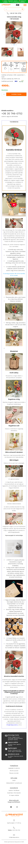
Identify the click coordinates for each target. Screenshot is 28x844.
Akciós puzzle (14, 770)
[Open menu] (25, 5)
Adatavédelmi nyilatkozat (14, 783)
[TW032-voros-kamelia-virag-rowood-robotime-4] (14, 43)
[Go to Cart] (17, 5)
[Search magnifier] (22, 9)
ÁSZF (14, 780)
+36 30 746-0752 (11, 113)
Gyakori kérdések (14, 790)
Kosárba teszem (16, 94)
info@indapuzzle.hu (12, 725)
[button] (6, 735)
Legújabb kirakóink (14, 768)
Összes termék (14, 773)
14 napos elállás (14, 795)
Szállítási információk (14, 793)
